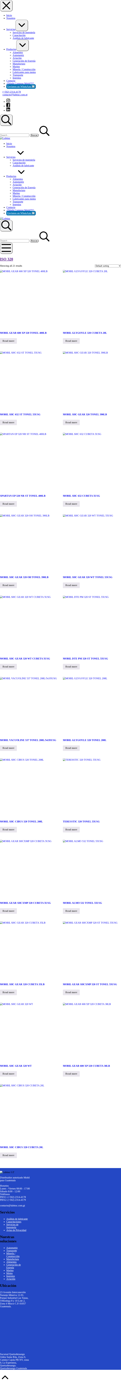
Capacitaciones (13, 1221)
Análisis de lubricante (17, 1219)
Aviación (10, 1279)
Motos (9, 1273)
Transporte (11, 1250)
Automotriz (12, 1247)
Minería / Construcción (13, 1255)
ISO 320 (6, 259)
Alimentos (11, 1262)
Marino (10, 1270)
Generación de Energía (13, 1266)
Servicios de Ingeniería (12, 1226)
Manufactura (12, 1259)
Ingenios (10, 1276)
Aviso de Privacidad (16, 1230)
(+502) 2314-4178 (12, 92)
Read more (8, 341)
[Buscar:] (15, 135)
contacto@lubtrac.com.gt (15, 94)
